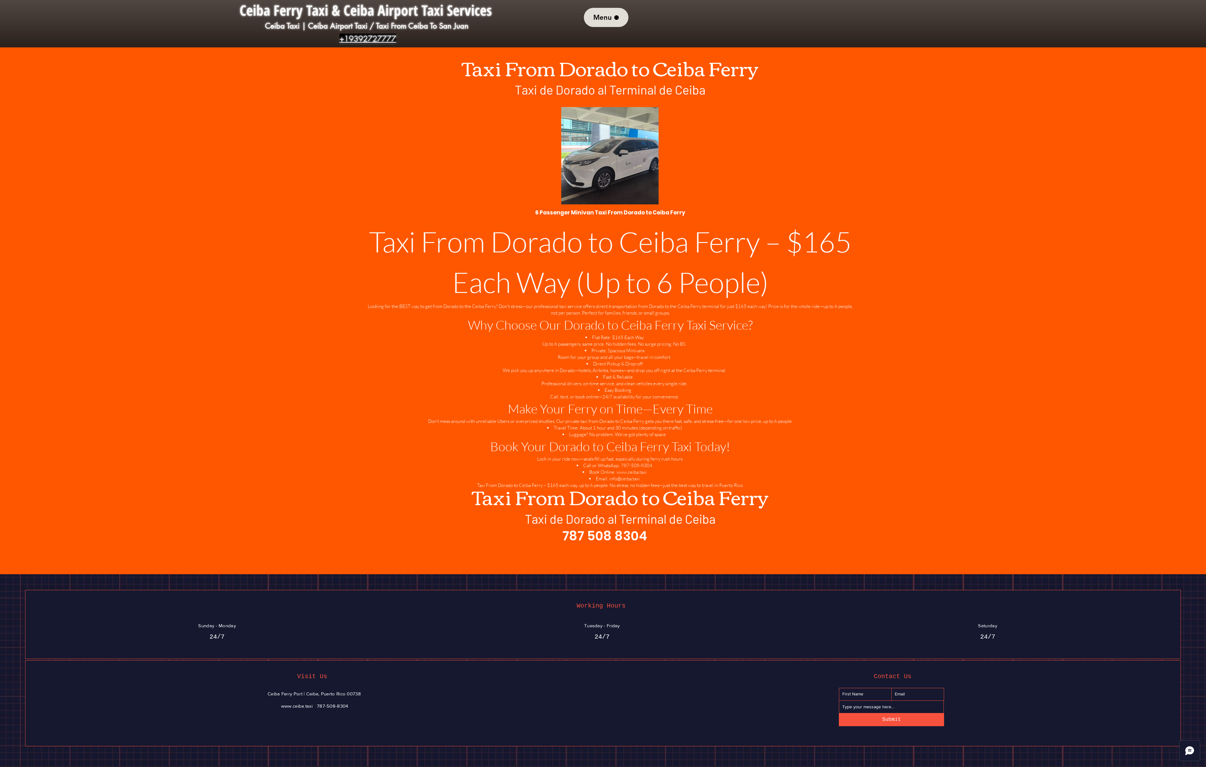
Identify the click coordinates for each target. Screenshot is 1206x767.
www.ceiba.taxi (632, 472)
